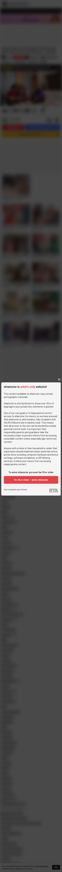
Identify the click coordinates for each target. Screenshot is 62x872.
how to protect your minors (15, 490)
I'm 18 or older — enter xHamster (31, 480)
